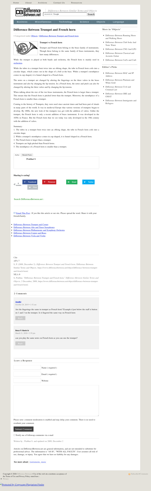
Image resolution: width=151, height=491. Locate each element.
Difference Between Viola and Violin (29, 235)
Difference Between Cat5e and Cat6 (120, 59)
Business (22, 22)
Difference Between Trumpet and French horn (59, 35)
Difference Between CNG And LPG (120, 49)
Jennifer (18, 301)
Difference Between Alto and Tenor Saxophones (34, 227)
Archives (42, 3)
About (28, 3)
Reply (20, 318)
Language (118, 22)
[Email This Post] (14, 213)
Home (16, 3)
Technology (65, 22)
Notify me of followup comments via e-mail (34, 435)
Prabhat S (31, 158)
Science (84, 22)
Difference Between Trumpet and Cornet (31, 224)
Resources (76, 3)
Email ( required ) (49, 374)
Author (17, 155)
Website (45, 380)
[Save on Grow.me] (63, 182)
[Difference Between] (28, 16)
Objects (100, 22)
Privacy (6, 478)
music (43, 461)
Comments (144, 473)
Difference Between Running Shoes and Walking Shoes (120, 37)
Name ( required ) (49, 367)
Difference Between (24, 473)
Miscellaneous (43, 22)
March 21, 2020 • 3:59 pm (25, 333)
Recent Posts (27, 155)
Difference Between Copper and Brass (30, 232)
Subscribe (134, 473)
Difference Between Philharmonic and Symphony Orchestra (39, 230)
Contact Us (59, 3)
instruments (35, 461)
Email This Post (23, 213)
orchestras (18, 63)
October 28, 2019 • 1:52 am (25, 304)
